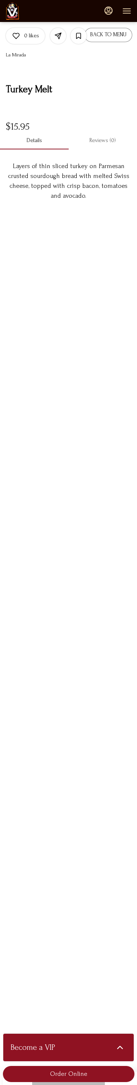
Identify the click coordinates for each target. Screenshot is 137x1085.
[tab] (34, 140)
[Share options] (58, 36)
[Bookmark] (79, 36)
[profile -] (108, 10)
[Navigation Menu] (127, 11)
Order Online (68, 1073)
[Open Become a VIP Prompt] (120, 1047)
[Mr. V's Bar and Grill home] (39, 11)
